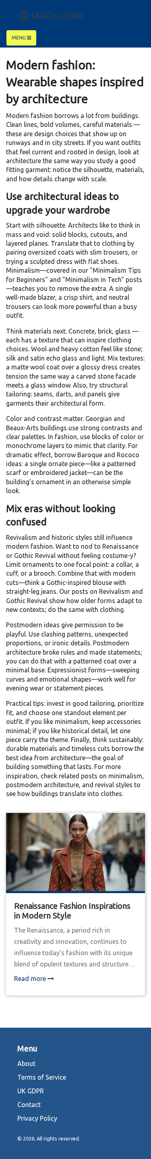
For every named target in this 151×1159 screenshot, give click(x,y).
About (26, 1063)
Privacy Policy (37, 1118)
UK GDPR (30, 1091)
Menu (19, 37)
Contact (29, 1104)
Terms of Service (41, 1077)
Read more (31, 978)
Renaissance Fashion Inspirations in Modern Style (72, 910)
